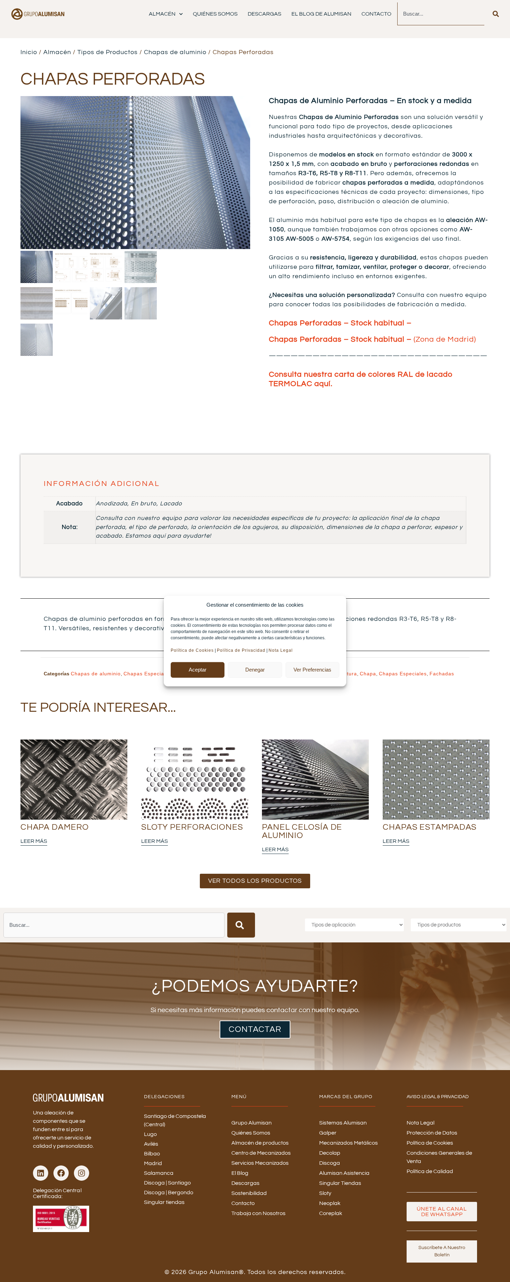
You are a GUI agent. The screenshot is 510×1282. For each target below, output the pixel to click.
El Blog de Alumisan (321, 14)
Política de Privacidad (241, 650)
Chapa (368, 673)
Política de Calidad (430, 1171)
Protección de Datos (432, 1133)
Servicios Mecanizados (260, 1163)
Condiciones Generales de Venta (439, 1157)
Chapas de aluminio (175, 52)
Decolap (329, 1153)
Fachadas (442, 673)
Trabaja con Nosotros (258, 1213)
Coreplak (330, 1213)
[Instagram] (81, 1173)
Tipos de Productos (107, 52)
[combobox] (440, 13)
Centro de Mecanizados (261, 1153)
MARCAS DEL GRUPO (346, 1096)
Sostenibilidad (249, 1193)
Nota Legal (281, 650)
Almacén (162, 14)
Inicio (28, 52)
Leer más (33, 841)
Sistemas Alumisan (343, 1123)
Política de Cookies (192, 650)
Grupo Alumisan (251, 1123)
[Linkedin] (40, 1173)
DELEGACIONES (164, 1096)
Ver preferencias (312, 670)
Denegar (255, 670)
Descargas (264, 14)
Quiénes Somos (215, 14)
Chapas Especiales (147, 673)
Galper (328, 1133)
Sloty (325, 1193)
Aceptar (197, 670)
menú (239, 1096)
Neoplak (329, 1203)
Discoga (329, 1163)
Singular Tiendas (340, 1183)
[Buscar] (495, 13)
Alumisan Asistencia (344, 1173)
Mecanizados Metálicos (348, 1143)
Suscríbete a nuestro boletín (441, 1251)
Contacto (376, 14)
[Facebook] (61, 1173)
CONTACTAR (255, 1029)
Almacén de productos (260, 1143)
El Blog (239, 1173)
